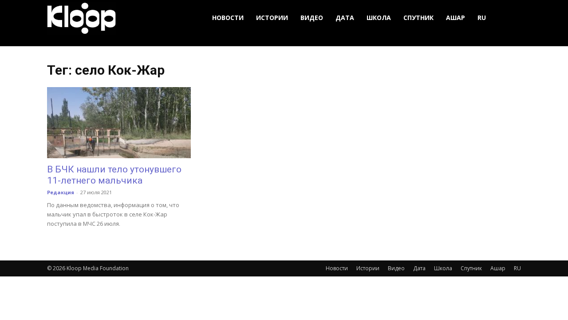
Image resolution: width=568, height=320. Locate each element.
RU (481, 17)
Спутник (418, 17)
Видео (311, 17)
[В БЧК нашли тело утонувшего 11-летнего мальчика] (119, 122)
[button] (510, 18)
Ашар (455, 17)
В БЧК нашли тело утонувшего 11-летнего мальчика (114, 175)
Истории (272, 17)
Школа (379, 17)
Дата (344, 17)
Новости (228, 17)
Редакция (60, 192)
